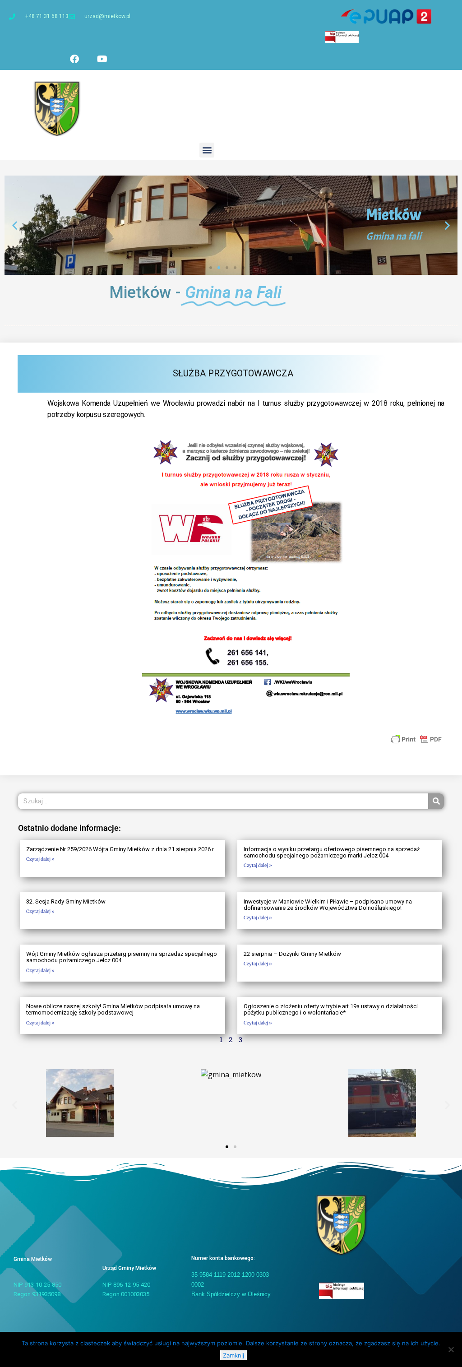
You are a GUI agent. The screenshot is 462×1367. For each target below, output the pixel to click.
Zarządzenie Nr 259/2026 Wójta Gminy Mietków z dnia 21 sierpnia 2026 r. (120, 849)
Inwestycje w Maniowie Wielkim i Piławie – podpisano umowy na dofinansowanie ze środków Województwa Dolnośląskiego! (328, 904)
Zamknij (233, 1355)
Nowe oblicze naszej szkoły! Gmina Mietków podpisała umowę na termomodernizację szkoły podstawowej (113, 1009)
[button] (206, 150)
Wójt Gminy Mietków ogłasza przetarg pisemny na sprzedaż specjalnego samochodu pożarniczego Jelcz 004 (121, 957)
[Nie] (450, 1349)
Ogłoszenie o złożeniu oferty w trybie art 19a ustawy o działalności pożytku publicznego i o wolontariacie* (331, 1009)
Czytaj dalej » (40, 859)
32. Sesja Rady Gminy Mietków (66, 901)
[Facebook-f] (74, 59)
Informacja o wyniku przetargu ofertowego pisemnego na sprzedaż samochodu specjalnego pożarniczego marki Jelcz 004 (332, 852)
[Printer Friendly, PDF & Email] (416, 738)
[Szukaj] (436, 801)
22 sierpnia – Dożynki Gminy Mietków (292, 953)
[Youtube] (102, 59)
